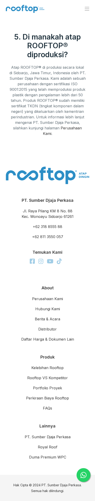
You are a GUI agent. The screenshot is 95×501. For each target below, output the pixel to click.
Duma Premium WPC (47, 457)
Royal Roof (47, 447)
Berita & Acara (47, 319)
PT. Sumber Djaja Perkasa (48, 437)
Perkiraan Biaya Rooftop (47, 398)
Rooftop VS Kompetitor (47, 378)
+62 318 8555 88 (47, 226)
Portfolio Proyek (47, 388)
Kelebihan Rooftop (47, 367)
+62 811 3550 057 (47, 236)
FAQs (47, 408)
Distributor (47, 329)
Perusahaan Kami (47, 298)
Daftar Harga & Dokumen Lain (47, 339)
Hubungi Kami (47, 309)
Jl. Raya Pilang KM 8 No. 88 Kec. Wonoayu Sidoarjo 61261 (48, 214)
